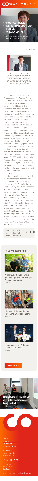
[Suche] (30, 4)
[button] (13, 408)
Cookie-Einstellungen (10, 446)
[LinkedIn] (27, 232)
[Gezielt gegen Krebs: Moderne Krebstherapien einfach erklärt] (19, 393)
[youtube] (11, 460)
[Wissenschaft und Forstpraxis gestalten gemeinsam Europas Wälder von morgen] (19, 263)
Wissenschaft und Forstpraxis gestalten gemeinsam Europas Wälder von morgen (18, 277)
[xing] (17, 460)
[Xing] (34, 232)
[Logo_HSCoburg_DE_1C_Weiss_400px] (10, 3)
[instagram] (4, 460)
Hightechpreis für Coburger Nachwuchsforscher (17, 346)
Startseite (9, 36)
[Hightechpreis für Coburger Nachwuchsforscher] (19, 333)
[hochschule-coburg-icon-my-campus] (22, 4)
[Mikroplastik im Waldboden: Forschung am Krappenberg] (19, 299)
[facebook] (14, 460)
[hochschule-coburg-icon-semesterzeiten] (25, 4)
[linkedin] (7, 460)
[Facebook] (31, 232)
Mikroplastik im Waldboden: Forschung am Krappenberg (17, 312)
